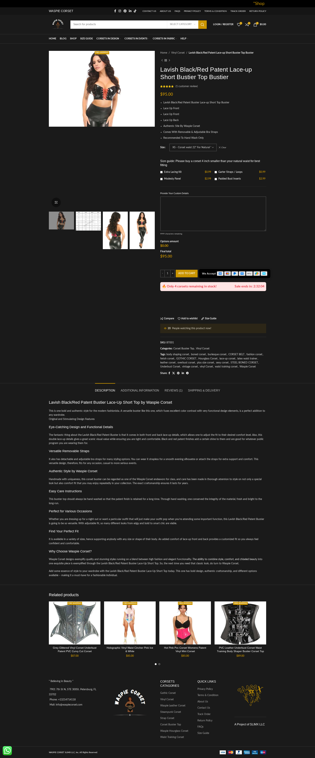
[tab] (105, 388)
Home (163, 53)
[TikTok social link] (135, 11)
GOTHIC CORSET (186, 358)
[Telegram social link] (187, 373)
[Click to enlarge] (56, 202)
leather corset (168, 362)
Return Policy (204, 720)
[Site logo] (58, 24)
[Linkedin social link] (130, 11)
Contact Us (203, 708)
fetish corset (167, 358)
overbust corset (186, 362)
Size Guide (203, 733)
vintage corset (190, 366)
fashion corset (254, 354)
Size (162, 147)
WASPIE (54, 11)
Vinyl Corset (178, 53)
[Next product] (169, 60)
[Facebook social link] (115, 11)
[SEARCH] (202, 24)
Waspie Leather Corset (172, 705)
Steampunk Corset (170, 712)
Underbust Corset (170, 366)
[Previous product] (162, 60)
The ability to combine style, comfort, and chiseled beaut (224, 559)
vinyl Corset (206, 366)
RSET (69, 11)
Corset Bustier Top (183, 348)
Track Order (204, 714)
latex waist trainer (247, 358)
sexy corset (222, 362)
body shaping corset (177, 354)
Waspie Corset (248, 366)
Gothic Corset (168, 693)
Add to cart (186, 273)
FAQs (200, 727)
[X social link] (173, 373)
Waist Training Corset (172, 737)
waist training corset (226, 366)
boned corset (198, 354)
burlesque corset (217, 354)
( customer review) (187, 86)
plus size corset (205, 362)
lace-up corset (227, 358)
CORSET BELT (236, 354)
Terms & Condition (207, 695)
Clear (223, 147)
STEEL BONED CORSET (244, 362)
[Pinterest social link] (125, 11)
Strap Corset (167, 718)
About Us (202, 701)
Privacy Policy (205, 689)
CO (62, 11)
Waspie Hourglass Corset (174, 731)
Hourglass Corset (207, 358)
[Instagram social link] (119, 11)
